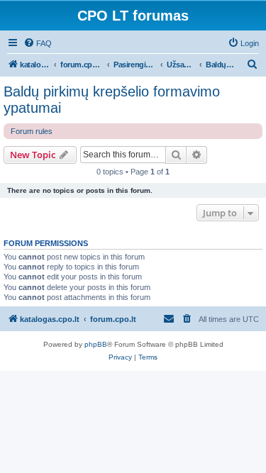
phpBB (95, 344)
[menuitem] (37, 43)
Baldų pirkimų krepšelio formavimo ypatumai (112, 100)
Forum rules (31, 131)
